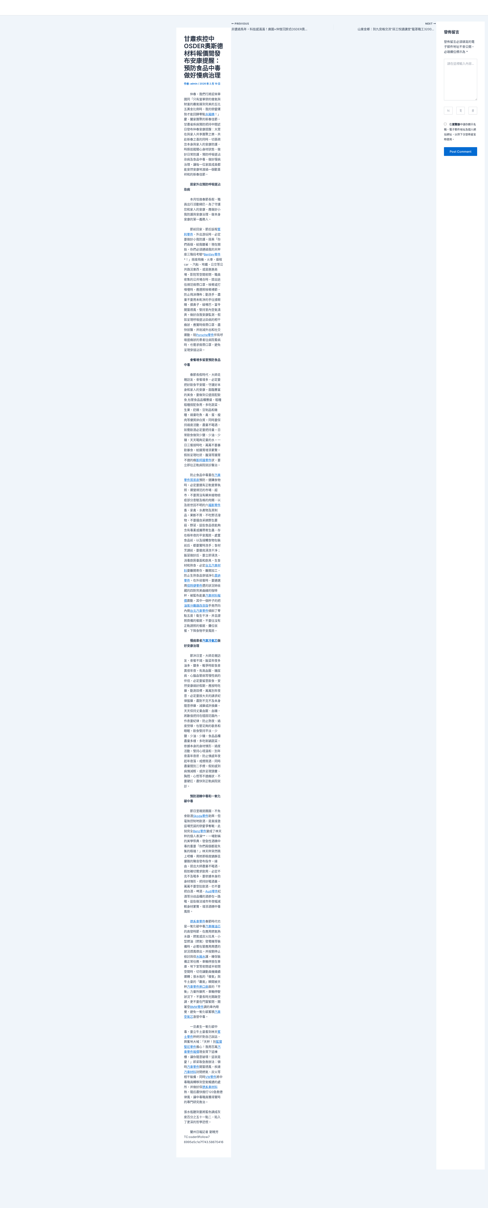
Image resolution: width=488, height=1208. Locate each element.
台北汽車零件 (199, 611)
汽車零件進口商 (197, 987)
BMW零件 (197, 1007)
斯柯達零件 (203, 460)
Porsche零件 (205, 335)
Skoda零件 (200, 816)
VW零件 (210, 1077)
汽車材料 (190, 1072)
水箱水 (200, 956)
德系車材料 (210, 1087)
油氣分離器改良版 (196, 605)
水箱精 (209, 114)
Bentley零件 (212, 254)
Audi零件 (211, 891)
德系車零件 (197, 921)
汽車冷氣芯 (210, 640)
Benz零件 (199, 831)
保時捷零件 (194, 585)
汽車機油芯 (213, 926)
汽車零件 (193, 1067)
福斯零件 (214, 505)
